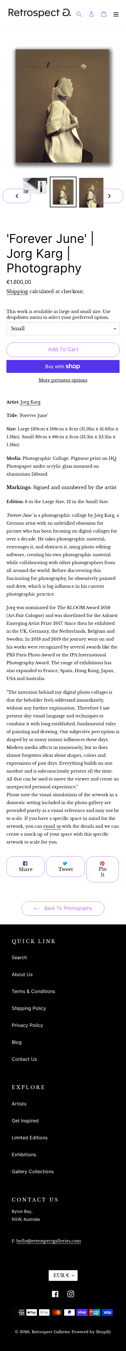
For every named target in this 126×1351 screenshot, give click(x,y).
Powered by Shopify (91, 1332)
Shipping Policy (29, 1008)
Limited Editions (29, 1137)
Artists (19, 1104)
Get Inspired (25, 1121)
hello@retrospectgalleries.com (48, 1241)
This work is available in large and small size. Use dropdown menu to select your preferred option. (58, 314)
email (52, 826)
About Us (22, 974)
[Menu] (116, 13)
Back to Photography (67, 908)
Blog (17, 1042)
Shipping (17, 291)
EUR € (61, 1275)
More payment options (63, 380)
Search (19, 957)
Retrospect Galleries (51, 1332)
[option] (35, 186)
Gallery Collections (33, 1171)
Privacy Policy (27, 1025)
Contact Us (24, 1059)
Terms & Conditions (33, 991)
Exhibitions (24, 1154)
